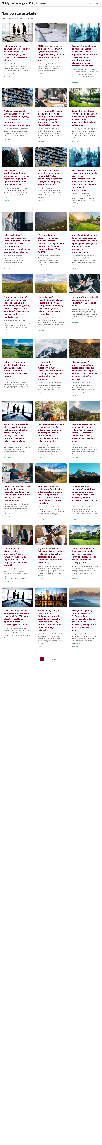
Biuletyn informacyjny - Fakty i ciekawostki (26, 3)
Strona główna (94, 3)
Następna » (56, 659)
